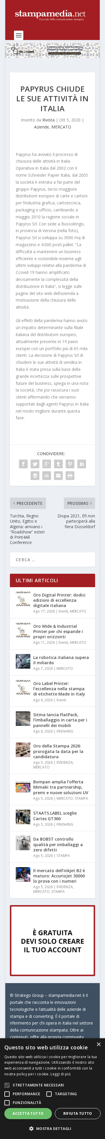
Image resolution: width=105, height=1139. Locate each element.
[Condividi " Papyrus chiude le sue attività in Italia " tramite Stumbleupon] (46, 475)
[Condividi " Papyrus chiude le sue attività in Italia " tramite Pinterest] (70, 464)
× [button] (98, 1044)
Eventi (63, 611)
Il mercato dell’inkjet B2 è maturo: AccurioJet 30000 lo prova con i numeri (59, 876)
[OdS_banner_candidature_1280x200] (52, 56)
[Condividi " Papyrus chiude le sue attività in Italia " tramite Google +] (46, 464)
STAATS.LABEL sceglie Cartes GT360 (55, 815)
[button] (52, 1128)
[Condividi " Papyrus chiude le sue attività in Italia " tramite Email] (58, 475)
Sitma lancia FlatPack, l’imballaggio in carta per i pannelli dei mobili (60, 720)
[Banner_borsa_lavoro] (52, 974)
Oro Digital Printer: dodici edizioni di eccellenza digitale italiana (59, 600)
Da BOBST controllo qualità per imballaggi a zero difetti (58, 844)
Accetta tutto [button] (28, 1113)
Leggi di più (60, 1074)
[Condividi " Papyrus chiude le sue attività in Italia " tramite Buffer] (35, 475)
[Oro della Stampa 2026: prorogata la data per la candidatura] (23, 749)
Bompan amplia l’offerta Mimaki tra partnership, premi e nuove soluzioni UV (60, 787)
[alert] (52, 1088)
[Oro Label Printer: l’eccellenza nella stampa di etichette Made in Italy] (23, 687)
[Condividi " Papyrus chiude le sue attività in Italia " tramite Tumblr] (58, 464)
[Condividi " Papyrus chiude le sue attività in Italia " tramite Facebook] (23, 464)
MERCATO (61, 127)
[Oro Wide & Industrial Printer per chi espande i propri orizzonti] (23, 630)
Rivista (48, 120)
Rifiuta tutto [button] (77, 1113)
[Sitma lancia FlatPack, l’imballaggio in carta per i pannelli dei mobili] (23, 718)
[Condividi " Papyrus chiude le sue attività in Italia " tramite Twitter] (35, 464)
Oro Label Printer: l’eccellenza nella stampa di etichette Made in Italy (59, 689)
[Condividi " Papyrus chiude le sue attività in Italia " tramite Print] (70, 475)
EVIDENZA (65, 762)
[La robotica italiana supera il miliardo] (23, 661)
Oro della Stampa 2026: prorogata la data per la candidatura (58, 751)
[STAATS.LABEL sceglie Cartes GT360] (23, 817)
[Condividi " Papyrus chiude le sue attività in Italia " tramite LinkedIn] (82, 464)
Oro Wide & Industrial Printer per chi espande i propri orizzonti (58, 631)
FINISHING (65, 731)
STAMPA (81, 798)
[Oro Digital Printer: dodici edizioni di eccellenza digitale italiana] (23, 599)
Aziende (41, 127)
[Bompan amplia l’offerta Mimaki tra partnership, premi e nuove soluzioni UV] (23, 785)
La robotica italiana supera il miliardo (61, 660)
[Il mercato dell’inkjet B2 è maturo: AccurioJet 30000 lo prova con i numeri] (23, 874)
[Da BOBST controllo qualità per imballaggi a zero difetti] (23, 843)
